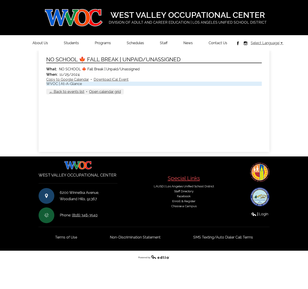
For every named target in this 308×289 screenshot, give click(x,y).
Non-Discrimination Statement (135, 237)
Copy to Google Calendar (67, 79)
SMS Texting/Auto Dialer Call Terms (223, 237)
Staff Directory (183, 191)
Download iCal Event (111, 79)
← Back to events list (66, 91)
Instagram (245, 43)
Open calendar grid (105, 91)
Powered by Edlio (154, 257)
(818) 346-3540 (85, 215)
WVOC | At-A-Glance (64, 84)
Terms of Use (66, 237)
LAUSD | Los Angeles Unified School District (184, 186)
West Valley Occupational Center (188, 17)
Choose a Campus (184, 206)
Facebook (238, 43)
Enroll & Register (183, 201)
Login (259, 214)
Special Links (184, 178)
